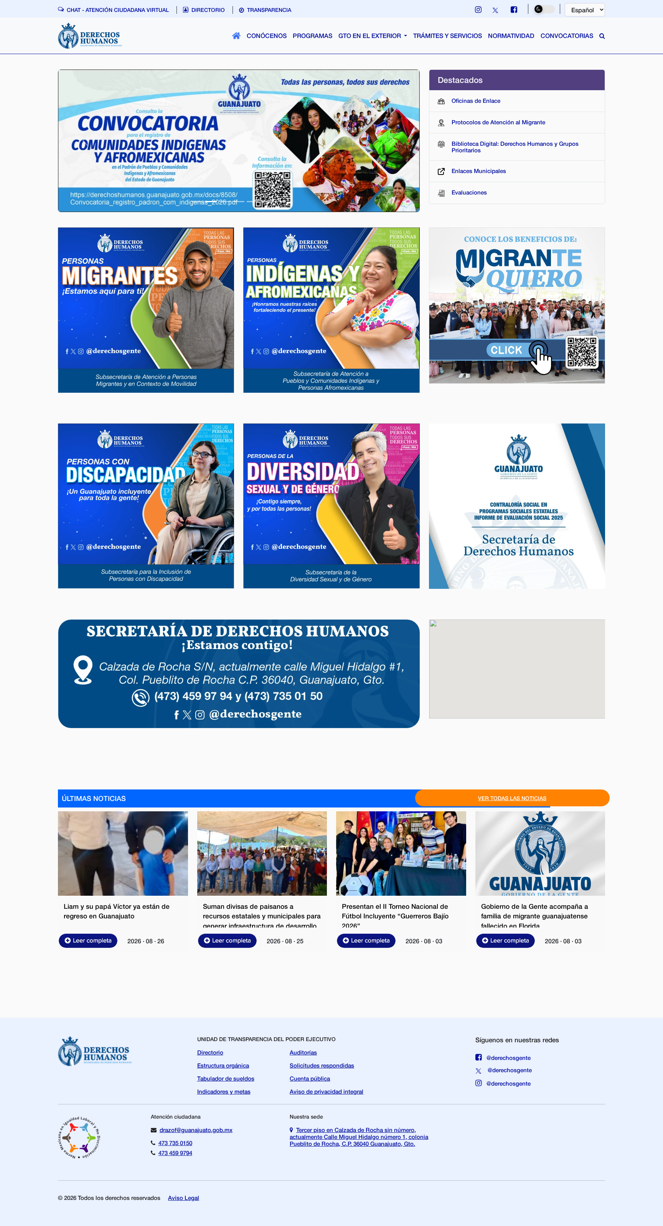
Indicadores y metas (224, 1091)
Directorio (210, 1052)
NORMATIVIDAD (511, 35)
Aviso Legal (183, 1197)
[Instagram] (478, 9)
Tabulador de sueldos (225, 1078)
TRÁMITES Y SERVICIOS (447, 35)
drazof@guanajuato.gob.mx (196, 1129)
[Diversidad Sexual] (331, 505)
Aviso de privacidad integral (326, 1091)
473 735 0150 (175, 1142)
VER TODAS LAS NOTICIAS (512, 798)
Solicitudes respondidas (322, 1065)
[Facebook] (514, 9)
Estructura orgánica (223, 1065)
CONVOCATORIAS (567, 35)
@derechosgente (508, 1057)
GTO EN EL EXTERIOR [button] (370, 35)
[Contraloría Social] (517, 505)
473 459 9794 (175, 1152)
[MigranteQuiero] (517, 304)
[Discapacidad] (146, 505)
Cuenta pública (310, 1078)
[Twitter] (496, 9)
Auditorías (303, 1052)
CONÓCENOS (267, 35)
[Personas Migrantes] (146, 309)
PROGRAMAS (312, 35)
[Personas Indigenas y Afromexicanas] (331, 309)
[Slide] (197, 201)
